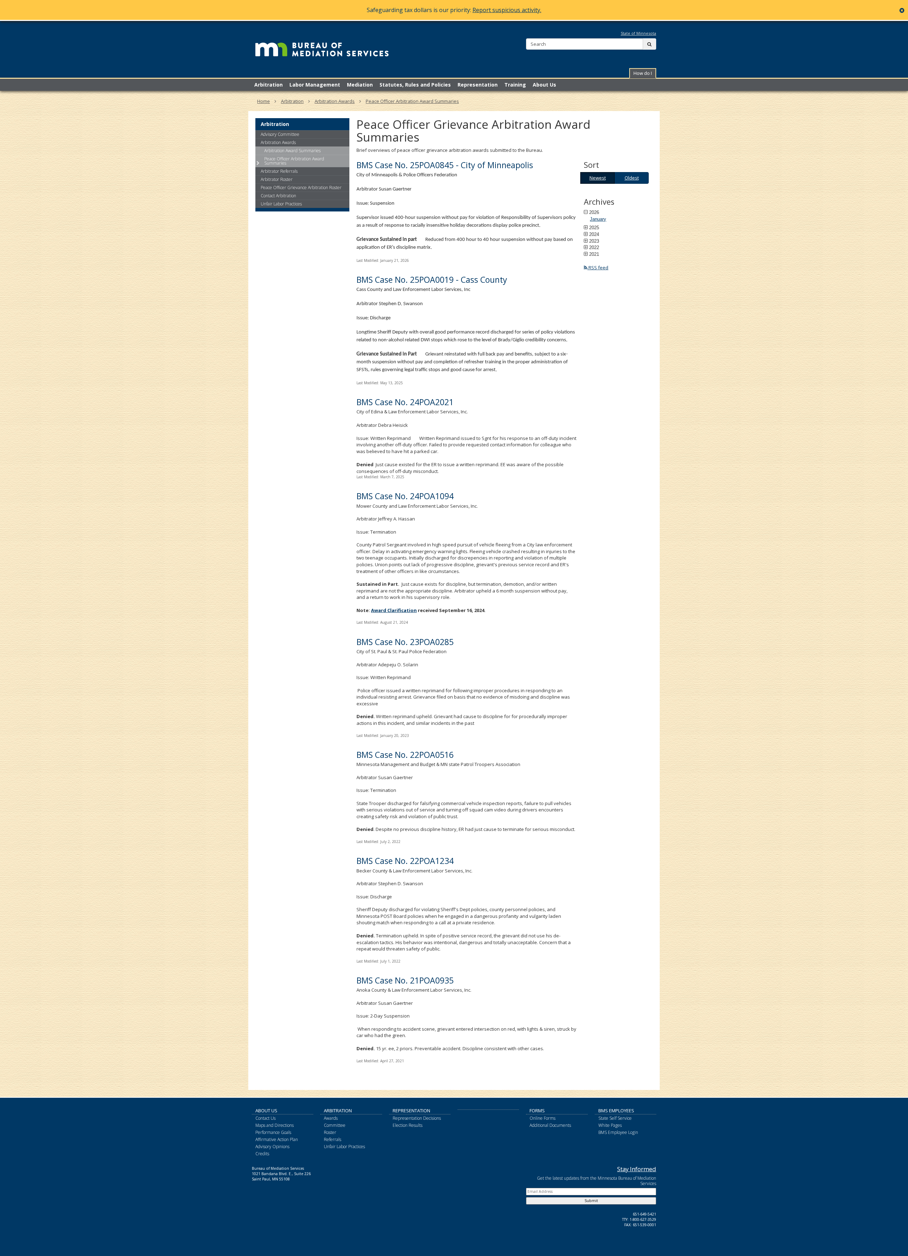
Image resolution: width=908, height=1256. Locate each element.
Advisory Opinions (272, 1147)
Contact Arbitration (278, 196)
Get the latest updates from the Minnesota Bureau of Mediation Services (596, 1180)
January (598, 219)
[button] (642, 73)
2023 (594, 240)
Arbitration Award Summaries (292, 151)
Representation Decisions (417, 1118)
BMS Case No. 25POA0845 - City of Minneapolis (444, 165)
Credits (262, 1154)
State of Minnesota (638, 33)
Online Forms (542, 1118)
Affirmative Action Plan (276, 1139)
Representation (411, 1110)
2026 (594, 212)
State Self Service (615, 1118)
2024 (594, 234)
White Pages (610, 1125)
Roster (330, 1132)
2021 (594, 254)
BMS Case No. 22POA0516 (405, 754)
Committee (334, 1125)
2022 (594, 247)
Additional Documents (550, 1125)
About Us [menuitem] (544, 84)
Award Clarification (394, 610)
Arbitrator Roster (277, 179)
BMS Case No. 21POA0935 (405, 980)
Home (263, 101)
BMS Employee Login (618, 1132)
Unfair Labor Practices (281, 204)
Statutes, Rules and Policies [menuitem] (415, 84)
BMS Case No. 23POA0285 (405, 642)
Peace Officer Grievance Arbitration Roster (301, 187)
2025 (594, 227)
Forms (537, 1110)
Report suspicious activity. (506, 10)
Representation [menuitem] (478, 84)
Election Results (407, 1125)
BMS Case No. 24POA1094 (405, 496)
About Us (266, 1110)
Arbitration (292, 101)
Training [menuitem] (515, 84)
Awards (331, 1118)
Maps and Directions (274, 1125)
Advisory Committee (280, 134)
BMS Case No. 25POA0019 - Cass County (431, 279)
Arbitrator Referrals (279, 171)
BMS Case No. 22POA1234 (405, 860)
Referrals (332, 1139)
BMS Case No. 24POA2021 (405, 402)
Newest (597, 178)
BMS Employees (616, 1110)
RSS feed (597, 267)
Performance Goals (273, 1132)
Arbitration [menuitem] (268, 84)
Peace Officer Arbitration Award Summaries (412, 101)
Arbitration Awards (335, 101)
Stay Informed (636, 1169)
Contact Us (265, 1118)
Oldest (632, 178)
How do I (642, 73)
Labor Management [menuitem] (314, 84)
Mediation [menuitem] (360, 84)
